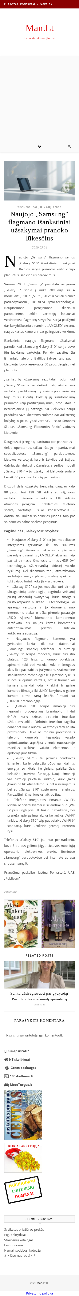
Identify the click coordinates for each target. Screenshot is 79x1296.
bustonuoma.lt (14, 1245)
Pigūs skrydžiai (15, 1235)
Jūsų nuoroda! (20, 1255)
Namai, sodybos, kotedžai (23, 1250)
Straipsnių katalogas (18, 1240)
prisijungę (16, 1035)
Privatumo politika (39, 1293)
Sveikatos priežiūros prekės (24, 1229)
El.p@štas (11, 4)
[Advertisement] (39, 98)
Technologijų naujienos (39, 207)
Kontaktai (27, 4)
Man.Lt (39, 28)
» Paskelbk (44, 4)
